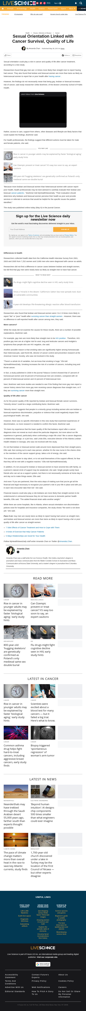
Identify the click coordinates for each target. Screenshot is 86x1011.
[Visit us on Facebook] (26, 3)
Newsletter (78, 55)
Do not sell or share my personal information (69, 994)
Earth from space (24, 916)
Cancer (57, 33)
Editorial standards (15, 991)
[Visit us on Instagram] (34, 3)
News (62, 48)
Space (63, 8)
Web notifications (41, 987)
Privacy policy (39, 981)
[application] (43, 110)
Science (42, 8)
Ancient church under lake (59, 14)
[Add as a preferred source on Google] (43, 964)
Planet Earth (53, 8)
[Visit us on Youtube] (37, 3)
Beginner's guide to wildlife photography (61, 918)
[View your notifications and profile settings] (76, 3)
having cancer (55, 76)
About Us (63, 975)
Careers (62, 987)
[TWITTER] (18, 552)
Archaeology (22, 8)
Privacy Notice (69, 235)
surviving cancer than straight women (46, 316)
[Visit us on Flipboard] (41, 3)
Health (32, 8)
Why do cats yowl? (36, 14)
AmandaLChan (65, 541)
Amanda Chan (34, 48)
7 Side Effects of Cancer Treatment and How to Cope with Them (32, 528)
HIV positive (61, 338)
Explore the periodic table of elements (43, 929)
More (71, 8)
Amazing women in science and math (43, 922)
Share (9, 55)
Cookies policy (66, 981)
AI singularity (18, 14)
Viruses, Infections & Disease (42, 33)
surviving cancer (18, 391)
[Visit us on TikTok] (44, 3)
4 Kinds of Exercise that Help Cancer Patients (25, 532)
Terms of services (34, 235)
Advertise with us (14, 987)
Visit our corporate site (47, 957)
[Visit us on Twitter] (30, 3)
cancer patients (17, 193)
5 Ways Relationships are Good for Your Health (25, 536)
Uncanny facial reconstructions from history (43, 936)
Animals (10, 8)
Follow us (67, 55)
